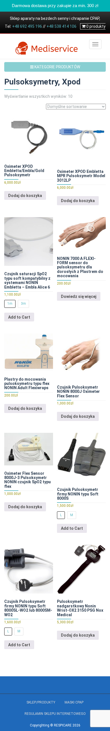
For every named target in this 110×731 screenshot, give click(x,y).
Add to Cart (19, 317)
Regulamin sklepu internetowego (55, 714)
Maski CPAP (74, 702)
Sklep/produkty (41, 702)
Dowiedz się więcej (78, 296)
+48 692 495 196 (27, 26)
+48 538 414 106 (61, 26)
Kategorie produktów (57, 67)
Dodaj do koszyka (25, 195)
